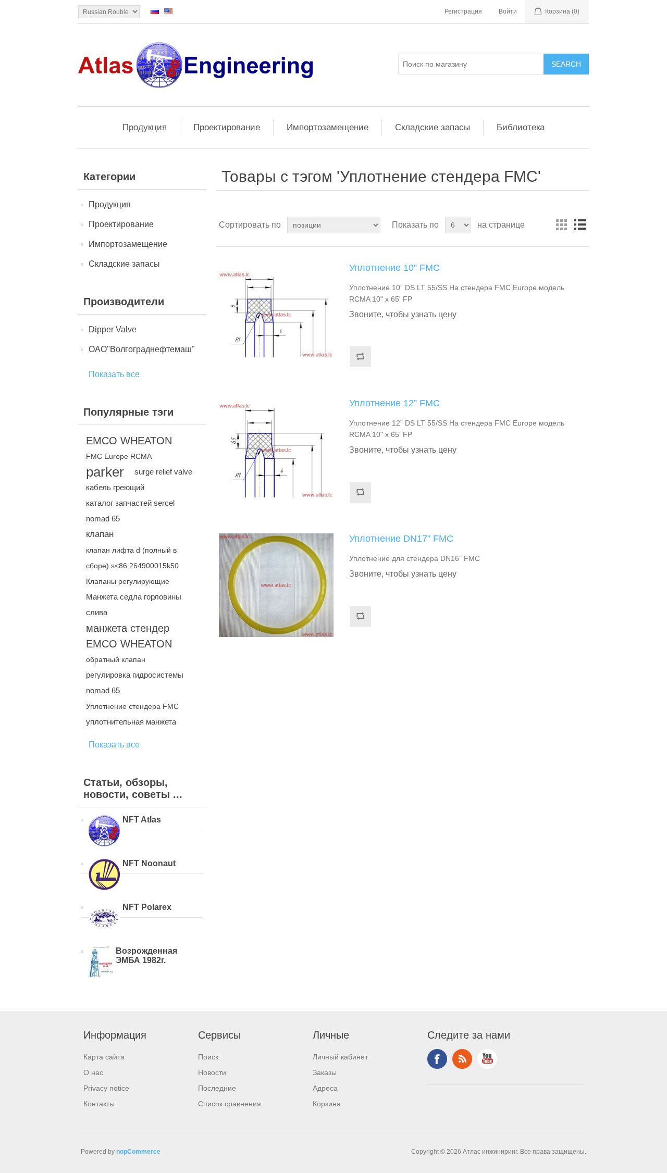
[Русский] (155, 11)
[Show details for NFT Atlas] (104, 832)
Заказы (325, 1072)
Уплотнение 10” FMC (394, 268)
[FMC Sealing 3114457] (276, 585)
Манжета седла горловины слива (133, 604)
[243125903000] (276, 314)
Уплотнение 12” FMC (394, 403)
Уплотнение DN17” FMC (401, 538)
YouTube (487, 1059)
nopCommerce (138, 1151)
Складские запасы (432, 127)
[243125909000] (276, 450)
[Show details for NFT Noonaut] (104, 875)
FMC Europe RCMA (119, 456)
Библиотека (521, 127)
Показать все (114, 374)
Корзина (327, 1104)
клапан (100, 534)
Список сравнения (229, 1104)
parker (105, 472)
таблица (561, 225)
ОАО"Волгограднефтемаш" (142, 349)
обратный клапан (115, 659)
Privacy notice (106, 1088)
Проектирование (226, 127)
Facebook (437, 1059)
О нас (93, 1072)
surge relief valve (163, 471)
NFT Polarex (146, 907)
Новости (212, 1072)
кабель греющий (115, 487)
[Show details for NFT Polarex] (104, 919)
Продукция (144, 127)
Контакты (99, 1104)
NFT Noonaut (149, 863)
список (580, 225)
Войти (508, 11)
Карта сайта (104, 1057)
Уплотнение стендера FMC (132, 706)
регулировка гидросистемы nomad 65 (134, 682)
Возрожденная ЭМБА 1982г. (146, 955)
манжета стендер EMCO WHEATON (129, 636)
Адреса (325, 1088)
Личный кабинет (340, 1057)
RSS (462, 1059)
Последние (217, 1088)
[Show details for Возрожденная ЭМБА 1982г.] (101, 963)
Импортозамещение (327, 127)
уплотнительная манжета (131, 721)
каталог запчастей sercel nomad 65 (130, 510)
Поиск (208, 1057)
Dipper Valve (113, 329)
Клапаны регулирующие (127, 581)
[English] (168, 11)
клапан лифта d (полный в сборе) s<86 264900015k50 (132, 558)
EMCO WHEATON (129, 440)
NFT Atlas (141, 819)
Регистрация (463, 11)
